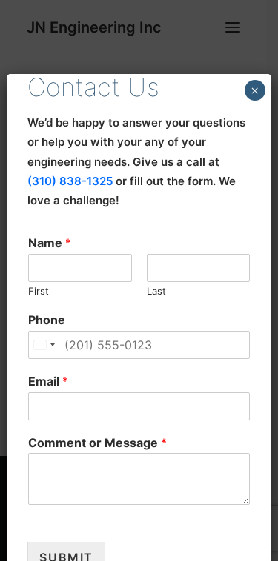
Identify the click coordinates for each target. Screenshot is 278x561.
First (38, 291)
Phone (46, 319)
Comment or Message (97, 442)
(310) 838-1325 (70, 181)
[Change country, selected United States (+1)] (43, 345)
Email (48, 381)
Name (49, 242)
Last (156, 291)
